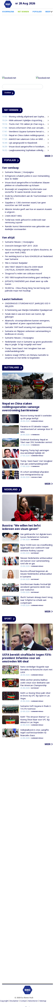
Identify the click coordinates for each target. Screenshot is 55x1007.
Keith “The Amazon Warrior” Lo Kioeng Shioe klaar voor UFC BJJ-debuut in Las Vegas (35, 720)
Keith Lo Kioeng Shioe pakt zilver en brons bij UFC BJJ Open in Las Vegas (35, 696)
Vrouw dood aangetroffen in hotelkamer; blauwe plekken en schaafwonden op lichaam (27, 184)
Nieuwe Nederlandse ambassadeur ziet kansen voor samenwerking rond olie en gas (36, 561)
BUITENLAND (11, 367)
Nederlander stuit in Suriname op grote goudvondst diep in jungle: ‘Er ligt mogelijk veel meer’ (28, 343)
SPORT (8, 619)
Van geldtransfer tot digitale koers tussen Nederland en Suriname (36, 536)
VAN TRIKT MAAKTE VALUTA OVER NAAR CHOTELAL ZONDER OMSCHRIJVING (24, 268)
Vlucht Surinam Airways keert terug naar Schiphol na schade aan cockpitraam (36, 600)
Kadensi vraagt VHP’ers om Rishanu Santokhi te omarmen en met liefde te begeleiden (27, 357)
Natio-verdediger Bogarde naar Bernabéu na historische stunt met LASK (36, 670)
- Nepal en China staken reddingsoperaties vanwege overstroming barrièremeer (24, 135)
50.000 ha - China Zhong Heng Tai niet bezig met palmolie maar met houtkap (27, 289)
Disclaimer (14, 1001)
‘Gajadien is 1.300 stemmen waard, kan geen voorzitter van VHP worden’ (25, 204)
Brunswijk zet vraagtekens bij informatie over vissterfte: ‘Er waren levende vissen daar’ (26, 191)
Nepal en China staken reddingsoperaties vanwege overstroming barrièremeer (20, 407)
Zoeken (8, 92)
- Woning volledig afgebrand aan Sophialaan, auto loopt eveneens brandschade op (24, 117)
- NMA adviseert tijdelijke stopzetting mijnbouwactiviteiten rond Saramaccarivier (24, 120)
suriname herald (37, 421)
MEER (47, 11)
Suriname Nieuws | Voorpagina (19, 172)
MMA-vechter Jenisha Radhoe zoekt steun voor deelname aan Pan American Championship (35, 683)
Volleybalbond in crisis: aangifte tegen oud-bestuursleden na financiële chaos (34, 733)
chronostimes (36, 478)
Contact (23, 1001)
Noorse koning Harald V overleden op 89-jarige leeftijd (36, 417)
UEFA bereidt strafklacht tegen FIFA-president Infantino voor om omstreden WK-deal (27, 658)
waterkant (35, 540)
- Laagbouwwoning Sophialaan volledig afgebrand (24, 150)
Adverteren (33, 1001)
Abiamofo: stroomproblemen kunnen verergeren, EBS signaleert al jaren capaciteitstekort (27, 322)
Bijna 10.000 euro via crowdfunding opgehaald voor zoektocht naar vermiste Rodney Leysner (36, 548)
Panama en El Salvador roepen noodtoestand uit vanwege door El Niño (36, 429)
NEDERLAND (10, 489)
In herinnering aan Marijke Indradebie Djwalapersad (28, 310)
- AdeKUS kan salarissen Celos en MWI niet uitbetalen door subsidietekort (24, 139)
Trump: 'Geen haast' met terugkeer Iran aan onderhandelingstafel (36, 463)
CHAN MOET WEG (13, 216)
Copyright (4, 1001)
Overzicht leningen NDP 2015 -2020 (21, 246)
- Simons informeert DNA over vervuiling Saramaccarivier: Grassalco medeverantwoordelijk (24, 128)
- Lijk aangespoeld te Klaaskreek (20, 143)
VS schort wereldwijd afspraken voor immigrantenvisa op (34, 473)
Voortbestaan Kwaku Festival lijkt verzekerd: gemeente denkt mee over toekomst (35, 587)
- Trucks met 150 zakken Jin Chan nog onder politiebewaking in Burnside (24, 124)
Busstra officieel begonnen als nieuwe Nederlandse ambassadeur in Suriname (36, 574)
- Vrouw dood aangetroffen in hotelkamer (24, 147)
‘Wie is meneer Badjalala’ (16, 263)
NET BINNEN (23, 11)
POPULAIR (37, 11)
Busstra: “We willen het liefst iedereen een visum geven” (21, 527)
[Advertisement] (27, 865)
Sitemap (42, 1001)
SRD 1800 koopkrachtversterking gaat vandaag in (27, 277)
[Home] (8, 4)
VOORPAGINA (8, 11)
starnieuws (35, 435)
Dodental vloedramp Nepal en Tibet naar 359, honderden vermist (36, 441)
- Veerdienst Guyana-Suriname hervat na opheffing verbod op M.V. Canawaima (24, 132)
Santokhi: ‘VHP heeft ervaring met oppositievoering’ (28, 327)
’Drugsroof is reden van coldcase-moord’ (23, 274)
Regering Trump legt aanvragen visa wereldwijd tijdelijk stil (34, 452)
